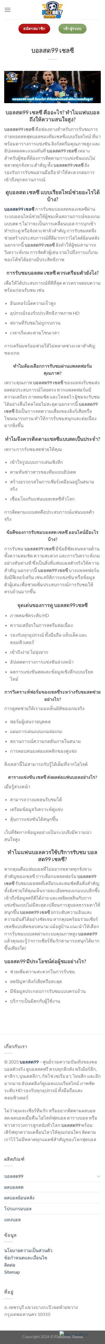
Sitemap (12, 1272)
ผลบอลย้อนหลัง (19, 1197)
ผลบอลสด (14, 1187)
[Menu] (7, 10)
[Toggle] (98, 1176)
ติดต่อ (9, 1264)
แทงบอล (12, 1219)
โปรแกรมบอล (18, 1208)
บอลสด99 (29, 1061)
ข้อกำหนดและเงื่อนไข (25, 1257)
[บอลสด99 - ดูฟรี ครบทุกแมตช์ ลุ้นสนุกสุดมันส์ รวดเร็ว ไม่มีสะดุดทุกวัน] (53, 10)
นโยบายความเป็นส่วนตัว (28, 1250)
